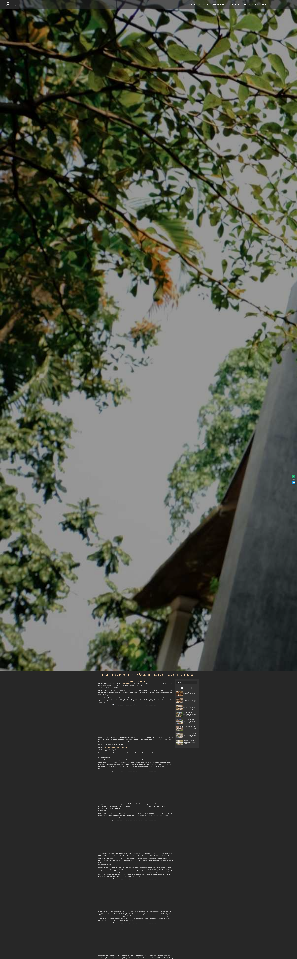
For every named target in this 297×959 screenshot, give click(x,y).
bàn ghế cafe (248, 4)
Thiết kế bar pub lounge (219, 4)
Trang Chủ (192, 4)
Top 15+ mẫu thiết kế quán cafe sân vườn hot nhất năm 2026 (189, 721)
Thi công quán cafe (235, 4)
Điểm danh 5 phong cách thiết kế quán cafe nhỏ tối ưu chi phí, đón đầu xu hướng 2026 (189, 700)
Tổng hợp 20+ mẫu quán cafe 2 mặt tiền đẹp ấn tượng (189, 742)
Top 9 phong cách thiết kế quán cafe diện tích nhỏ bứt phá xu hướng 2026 (190, 707)
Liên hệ (264, 4)
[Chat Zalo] (293, 482)
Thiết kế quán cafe (203, 4)
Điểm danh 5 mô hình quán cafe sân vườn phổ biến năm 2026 (189, 714)
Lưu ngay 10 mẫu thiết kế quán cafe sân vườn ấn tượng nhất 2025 (190, 735)
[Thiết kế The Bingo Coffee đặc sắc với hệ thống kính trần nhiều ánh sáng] (135, 719)
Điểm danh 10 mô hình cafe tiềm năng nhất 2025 (190, 727)
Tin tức (257, 4)
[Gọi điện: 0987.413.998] (293, 476)
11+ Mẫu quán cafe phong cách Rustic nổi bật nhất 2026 (190, 693)
